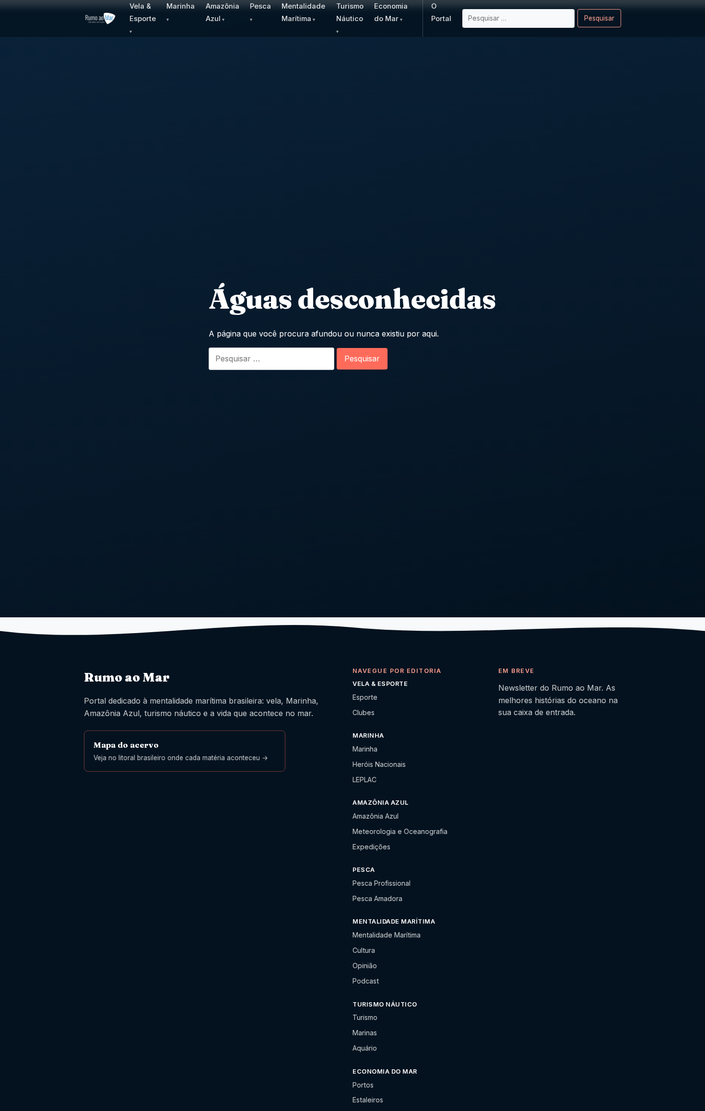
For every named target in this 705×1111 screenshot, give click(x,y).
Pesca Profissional (381, 883)
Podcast (365, 981)
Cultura (363, 950)
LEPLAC (364, 779)
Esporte (364, 697)
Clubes (363, 712)
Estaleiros (367, 1100)
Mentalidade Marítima (386, 935)
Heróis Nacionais (379, 764)
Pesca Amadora (377, 898)
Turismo (364, 1017)
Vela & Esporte (142, 12)
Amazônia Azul (375, 816)
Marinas (364, 1033)
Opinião (364, 965)
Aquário (364, 1048)
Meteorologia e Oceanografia (399, 831)
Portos (363, 1085)
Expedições (371, 847)
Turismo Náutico (350, 12)
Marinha (364, 749)
